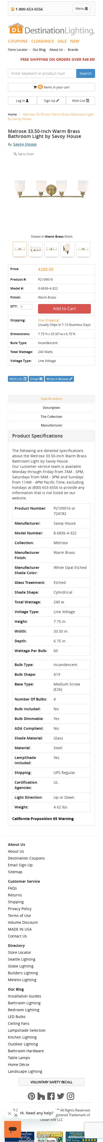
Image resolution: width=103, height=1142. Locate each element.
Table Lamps (19, 1057)
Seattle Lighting (21, 959)
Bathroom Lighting (24, 1002)
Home (13, 114)
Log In (21, 100)
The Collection (51, 416)
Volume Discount (23, 922)
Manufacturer (51, 425)
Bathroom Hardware (26, 1050)
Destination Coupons (26, 858)
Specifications (51, 398)
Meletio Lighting (22, 979)
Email (34, 379)
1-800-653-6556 (29, 9)
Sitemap (15, 871)
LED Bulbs (17, 1016)
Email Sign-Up (20, 864)
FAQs (12, 888)
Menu (83, 9)
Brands (73, 49)
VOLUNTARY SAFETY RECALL (51, 1082)
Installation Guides (24, 996)
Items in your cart (54, 87)
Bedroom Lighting (23, 1009)
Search (85, 73)
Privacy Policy (19, 908)
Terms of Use (19, 915)
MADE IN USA (20, 929)
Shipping (16, 901)
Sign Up (50, 100)
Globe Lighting (21, 966)
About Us (56, 49)
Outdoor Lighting (23, 1043)
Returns (15, 894)
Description (51, 407)
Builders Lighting (23, 972)
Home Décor (19, 1064)
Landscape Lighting (25, 1071)
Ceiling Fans (18, 1023)
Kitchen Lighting (22, 1037)
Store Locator (18, 49)
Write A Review (57, 379)
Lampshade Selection (27, 1030)
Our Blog (39, 49)
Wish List (79, 100)
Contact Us (17, 936)
